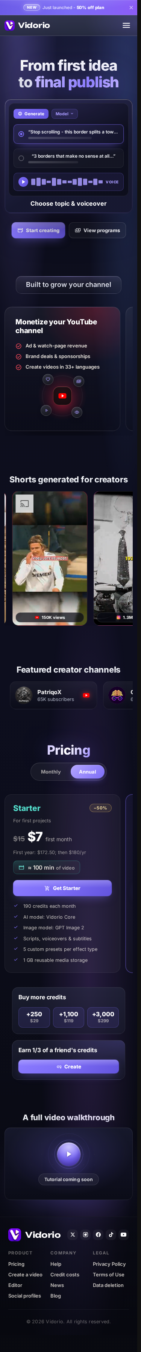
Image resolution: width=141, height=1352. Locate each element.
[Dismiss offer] (130, 7)
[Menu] (126, 25)
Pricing (16, 1264)
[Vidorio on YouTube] (123, 1235)
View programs (101, 230)
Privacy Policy (109, 1264)
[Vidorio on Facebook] (98, 1235)
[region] (69, 370)
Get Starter (66, 888)
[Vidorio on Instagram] (85, 1235)
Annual (87, 772)
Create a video (25, 1274)
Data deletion (108, 1285)
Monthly (51, 772)
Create (72, 1067)
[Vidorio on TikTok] (111, 1235)
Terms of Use (108, 1274)
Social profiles (24, 1296)
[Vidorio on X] (72, 1235)
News (57, 1285)
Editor (15, 1285)
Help (55, 1264)
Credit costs (64, 1274)
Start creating (42, 230)
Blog (55, 1296)
